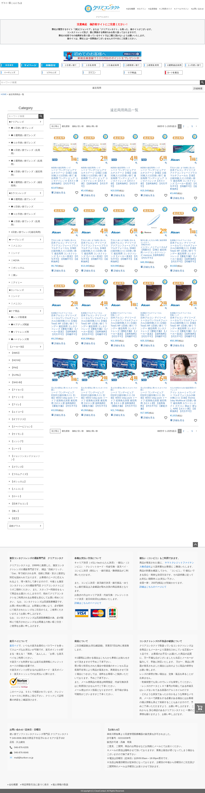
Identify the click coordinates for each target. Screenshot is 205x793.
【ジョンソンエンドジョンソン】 (25, 458)
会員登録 (153, 9)
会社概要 (131, 9)
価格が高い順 (92, 126)
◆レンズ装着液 (19, 317)
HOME (4, 94)
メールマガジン (182, 9)
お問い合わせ (198, 9)
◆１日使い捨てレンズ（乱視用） (25, 152)
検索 (202, 82)
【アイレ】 (16, 404)
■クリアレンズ (16, 121)
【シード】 (16, 448)
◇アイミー (16, 282)
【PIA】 (15, 367)
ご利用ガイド (166, 9)
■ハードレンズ (16, 239)
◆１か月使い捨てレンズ (23, 142)
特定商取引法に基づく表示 (35, 784)
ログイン (142, 9)
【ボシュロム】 (19, 481)
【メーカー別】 (17, 346)
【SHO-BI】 (17, 382)
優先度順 (66, 126)
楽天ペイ (14, 645)
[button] (196, 126)
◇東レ (14, 275)
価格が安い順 (78, 126)
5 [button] (192, 126)
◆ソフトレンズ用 (20, 332)
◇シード (15, 253)
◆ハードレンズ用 (20, 339)
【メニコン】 (17, 489)
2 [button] (183, 126)
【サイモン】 (17, 434)
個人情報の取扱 (60, 784)
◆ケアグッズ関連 (20, 324)
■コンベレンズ (16, 290)
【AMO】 (15, 353)
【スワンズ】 (17, 466)
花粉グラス (14, 526)
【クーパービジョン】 (22, 426)
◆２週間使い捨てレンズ (23, 135)
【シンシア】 (17, 441)
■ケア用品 (14, 311)
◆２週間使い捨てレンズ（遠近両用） (26, 184)
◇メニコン (16, 245)
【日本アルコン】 (20, 503)
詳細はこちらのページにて (87, 603)
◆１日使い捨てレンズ (22, 128)
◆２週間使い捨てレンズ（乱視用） (26, 162)
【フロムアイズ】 (20, 474)
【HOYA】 (16, 360)
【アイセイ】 (17, 389)
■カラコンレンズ (17, 193)
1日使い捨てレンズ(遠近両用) (26, 232)
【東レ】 (15, 511)
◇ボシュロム (17, 267)
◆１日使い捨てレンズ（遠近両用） (26, 173)
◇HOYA (15, 260)
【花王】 (15, 518)
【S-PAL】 (16, 375)
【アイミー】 (17, 397)
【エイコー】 (17, 412)
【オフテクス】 (19, 419)
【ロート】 (16, 496)
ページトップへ (195, 544)
